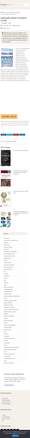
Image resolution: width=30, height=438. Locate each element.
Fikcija (5, 278)
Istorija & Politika (8, 291)
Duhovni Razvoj (7, 262)
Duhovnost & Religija (9, 264)
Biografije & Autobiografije (10, 251)
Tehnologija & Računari (9, 358)
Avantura (6, 242)
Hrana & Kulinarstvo (8, 287)
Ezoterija (6, 273)
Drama (5, 260)
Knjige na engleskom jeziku (10, 300)
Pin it (16, 134)
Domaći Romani (7, 258)
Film (5, 280)
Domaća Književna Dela (9, 256)
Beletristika (6, 244)
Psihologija (17, 25)
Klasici (5, 298)
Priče (5, 331)
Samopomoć (7, 342)
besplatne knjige (6, 403)
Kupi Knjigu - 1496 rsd (9, 116)
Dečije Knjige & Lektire (9, 253)
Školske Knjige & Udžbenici (10, 349)
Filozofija (6, 282)
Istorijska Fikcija (7, 293)
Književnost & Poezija (9, 307)
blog (3, 420)
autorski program (9, 385)
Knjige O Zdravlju (8, 302)
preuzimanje (5, 398)
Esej (5, 271)
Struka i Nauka (7, 356)
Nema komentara (6, 28)
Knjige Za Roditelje (8, 305)
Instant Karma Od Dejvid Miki (20, 150)
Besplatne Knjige (8, 247)
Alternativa (6, 238)
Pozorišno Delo (7, 329)
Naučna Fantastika (8, 320)
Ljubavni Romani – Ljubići (10, 311)
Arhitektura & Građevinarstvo (11, 240)
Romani (5, 340)
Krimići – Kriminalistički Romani (11, 309)
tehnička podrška (6, 400)
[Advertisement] (15, 98)
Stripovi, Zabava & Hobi (9, 354)
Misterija (6, 314)
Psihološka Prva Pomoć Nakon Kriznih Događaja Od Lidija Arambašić (20, 172)
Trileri (5, 360)
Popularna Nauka (8, 327)
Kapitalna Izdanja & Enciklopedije (12, 296)
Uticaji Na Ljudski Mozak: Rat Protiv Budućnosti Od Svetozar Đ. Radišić (20, 213)
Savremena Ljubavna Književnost (12, 347)
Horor (5, 285)
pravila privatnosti (6, 402)
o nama (4, 415)
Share (4, 134)
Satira (5, 345)
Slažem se (15, 435)
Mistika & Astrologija (9, 316)
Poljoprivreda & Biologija (9, 325)
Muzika (5, 318)
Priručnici (6, 334)
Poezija (5, 322)
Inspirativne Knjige (8, 289)
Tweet (10, 134)
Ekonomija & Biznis (8, 267)
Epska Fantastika (8, 269)
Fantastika (6, 276)
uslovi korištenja (6, 416)
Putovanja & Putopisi (9, 338)
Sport (5, 351)
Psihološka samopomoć (10, 141)
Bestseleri (6, 249)
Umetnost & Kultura (9, 363)
